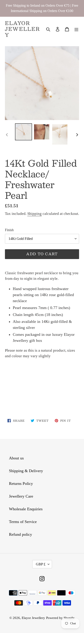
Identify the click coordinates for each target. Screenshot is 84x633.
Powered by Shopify (60, 618)
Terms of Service (23, 521)
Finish (9, 230)
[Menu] (76, 29)
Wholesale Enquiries (26, 509)
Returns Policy (21, 483)
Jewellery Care (21, 496)
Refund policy (20, 534)
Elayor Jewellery (22, 29)
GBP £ (40, 564)
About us (16, 458)
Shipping (34, 214)
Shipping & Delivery (26, 471)
